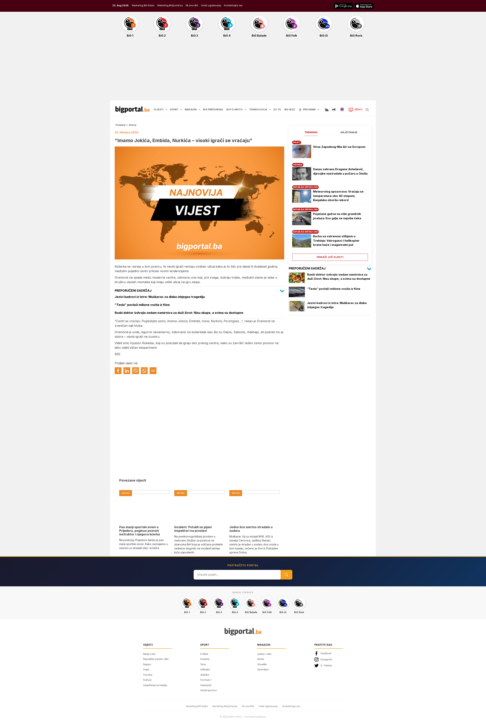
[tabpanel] (330, 199)
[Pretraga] (367, 109)
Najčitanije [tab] (349, 132)
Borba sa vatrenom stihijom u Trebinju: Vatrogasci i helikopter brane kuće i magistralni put (336, 240)
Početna (120, 124)
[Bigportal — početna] (132, 109)
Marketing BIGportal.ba (224, 706)
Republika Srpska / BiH (156, 659)
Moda (260, 659)
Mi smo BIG (248, 706)
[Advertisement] (243, 70)
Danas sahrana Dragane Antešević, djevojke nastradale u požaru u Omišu (340, 171)
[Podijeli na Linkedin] (126, 370)
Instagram (326, 659)
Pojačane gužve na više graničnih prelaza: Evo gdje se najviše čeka (337, 216)
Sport (204, 644)
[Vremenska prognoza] (326, 109)
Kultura (147, 679)
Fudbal (204, 654)
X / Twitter (326, 665)
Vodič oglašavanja (211, 5)
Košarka (204, 659)
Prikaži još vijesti (330, 256)
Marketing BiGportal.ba (170, 5)
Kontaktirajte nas (233, 5)
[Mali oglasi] (333, 109)
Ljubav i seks (264, 654)
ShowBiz (262, 664)
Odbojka (205, 669)
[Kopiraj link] (153, 370)
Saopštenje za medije (155, 685)
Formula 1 (206, 679)
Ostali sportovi (208, 690)
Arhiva (132, 124)
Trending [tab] (311, 132)
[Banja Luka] (342, 110)
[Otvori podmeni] (166, 109)
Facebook (325, 653)
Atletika (204, 674)
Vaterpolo (205, 685)
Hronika (147, 674)
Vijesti (148, 644)
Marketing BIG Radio (143, 5)
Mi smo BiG (192, 5)
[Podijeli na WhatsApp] (144, 370)
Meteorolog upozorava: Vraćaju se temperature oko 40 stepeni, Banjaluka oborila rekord (338, 196)
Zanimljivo (263, 669)
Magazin (264, 644)
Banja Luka (149, 654)
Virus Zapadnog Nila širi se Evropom (339, 147)
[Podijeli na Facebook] (118, 370)
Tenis (203, 664)
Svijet (146, 669)
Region (147, 664)
